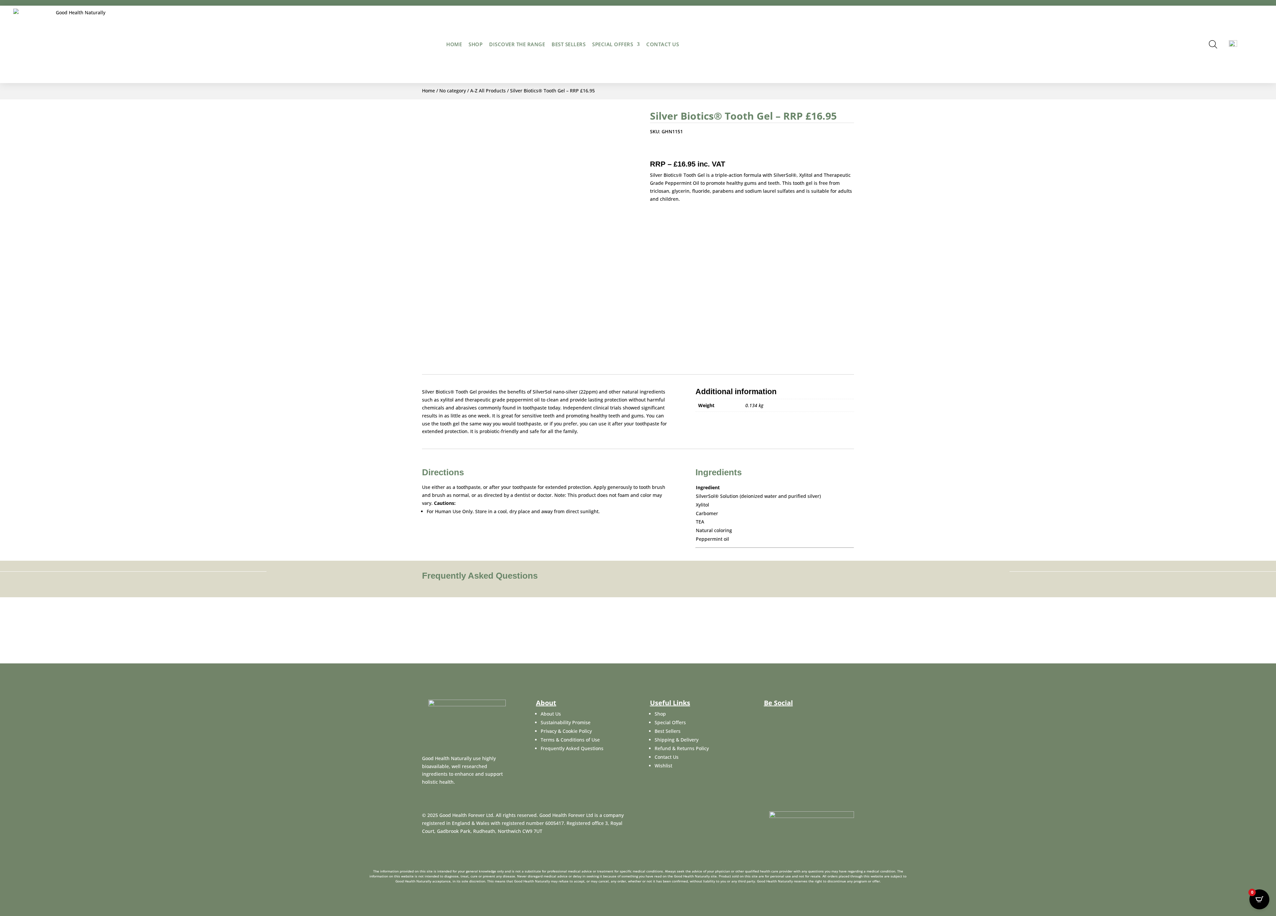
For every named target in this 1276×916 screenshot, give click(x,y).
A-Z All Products (488, 90)
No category (452, 90)
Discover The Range (517, 44)
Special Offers (612, 44)
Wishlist (663, 765)
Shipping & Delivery (676, 740)
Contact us (662, 44)
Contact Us (667, 757)
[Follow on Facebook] (653, 149)
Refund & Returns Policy (682, 748)
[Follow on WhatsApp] (706, 149)
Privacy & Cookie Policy (566, 731)
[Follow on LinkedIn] (680, 149)
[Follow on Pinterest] (693, 149)
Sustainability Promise (565, 722)
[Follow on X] (667, 149)
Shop (475, 44)
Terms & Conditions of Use (570, 740)
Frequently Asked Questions (572, 748)
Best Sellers (568, 44)
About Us (551, 714)
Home (454, 44)
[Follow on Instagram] (800, 718)
